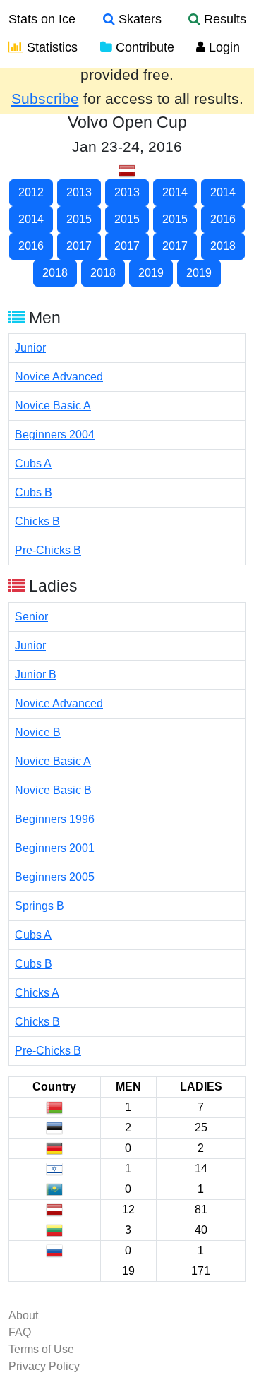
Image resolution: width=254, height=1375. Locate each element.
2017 (79, 246)
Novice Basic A (53, 406)
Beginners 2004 (55, 434)
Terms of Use (41, 1349)
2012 (31, 192)
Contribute (143, 47)
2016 (223, 219)
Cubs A (33, 463)
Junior (30, 348)
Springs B (39, 906)
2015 (79, 219)
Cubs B (33, 492)
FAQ (19, 1332)
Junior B (35, 674)
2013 (79, 192)
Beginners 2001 (55, 848)
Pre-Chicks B (48, 550)
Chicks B (37, 521)
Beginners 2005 (55, 877)
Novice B (38, 732)
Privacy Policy (44, 1366)
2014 (175, 192)
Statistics (50, 47)
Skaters (138, 19)
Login (222, 47)
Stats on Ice (41, 19)
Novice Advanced (59, 377)
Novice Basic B (53, 790)
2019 (151, 273)
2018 (223, 246)
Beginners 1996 (55, 819)
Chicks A (37, 993)
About (23, 1315)
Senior (31, 617)
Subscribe (45, 98)
